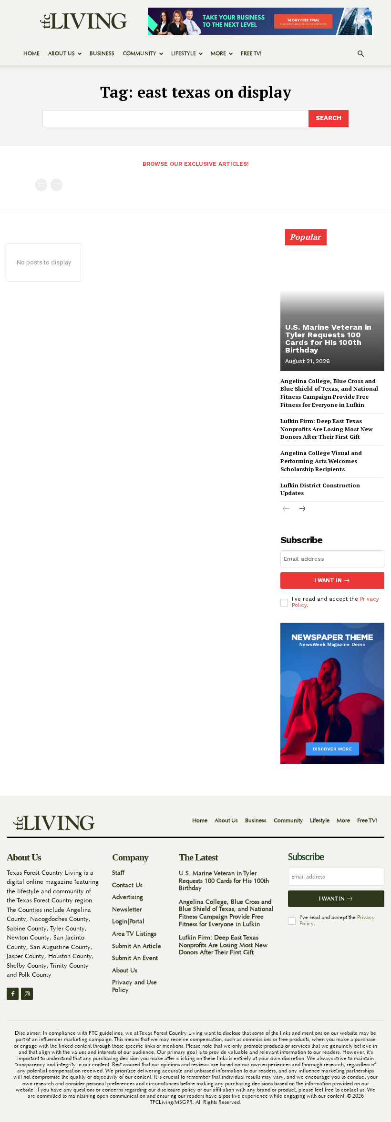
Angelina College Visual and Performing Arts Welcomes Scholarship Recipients (321, 461)
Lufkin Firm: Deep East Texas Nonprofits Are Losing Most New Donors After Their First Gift (326, 429)
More (218, 53)
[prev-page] (41, 185)
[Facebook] (13, 994)
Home (31, 53)
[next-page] (302, 510)
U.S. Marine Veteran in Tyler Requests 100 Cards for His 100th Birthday (328, 338)
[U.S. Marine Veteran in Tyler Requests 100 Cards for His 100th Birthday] (332, 304)
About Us (61, 53)
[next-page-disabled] (56, 185)
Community (139, 53)
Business (102, 53)
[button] (360, 54)
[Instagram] (27, 994)
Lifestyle (183, 53)
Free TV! (251, 53)
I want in (328, 580)
